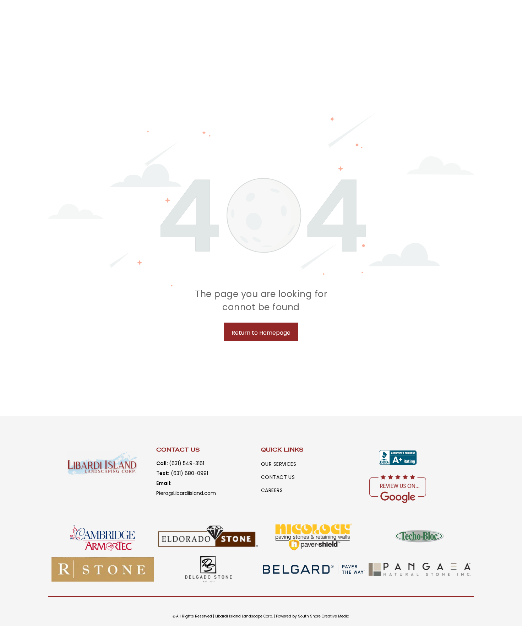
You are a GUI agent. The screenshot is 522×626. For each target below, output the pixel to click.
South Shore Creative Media (323, 616)
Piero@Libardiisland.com (186, 493)
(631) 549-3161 (186, 463)
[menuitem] (284, 464)
